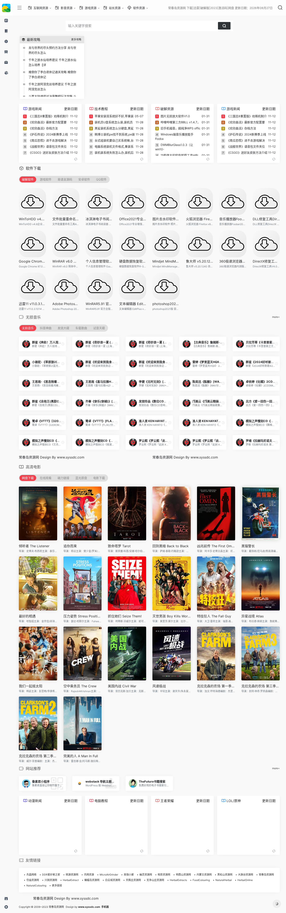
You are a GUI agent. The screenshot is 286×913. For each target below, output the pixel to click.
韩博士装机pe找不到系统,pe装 (115, 134)
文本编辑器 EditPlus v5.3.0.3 (132, 304)
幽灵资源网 (145, 874)
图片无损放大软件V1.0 (175, 116)
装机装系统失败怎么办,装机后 (114, 152)
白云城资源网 (112, 880)
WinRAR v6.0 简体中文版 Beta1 (66, 261)
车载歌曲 (81, 328)
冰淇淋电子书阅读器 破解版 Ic (99, 219)
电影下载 (99, 478)
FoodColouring (201, 880)
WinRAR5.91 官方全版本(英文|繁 (99, 304)
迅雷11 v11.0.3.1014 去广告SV (32, 304)
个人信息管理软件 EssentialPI (99, 261)
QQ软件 (101, 179)
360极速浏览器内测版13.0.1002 (232, 261)
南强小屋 (129, 874)
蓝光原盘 (81, 478)
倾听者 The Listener (34, 546)
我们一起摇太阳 (30, 686)
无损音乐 (28, 328)
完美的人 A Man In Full (80, 756)
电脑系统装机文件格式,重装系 (114, 146)
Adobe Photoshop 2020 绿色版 (66, 304)
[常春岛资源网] (6, 7)
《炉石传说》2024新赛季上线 (48, 134)
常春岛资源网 (266, 874)
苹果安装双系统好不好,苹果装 (114, 116)
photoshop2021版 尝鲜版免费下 (166, 304)
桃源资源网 (72, 874)
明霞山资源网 (183, 874)
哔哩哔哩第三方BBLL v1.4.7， (180, 122)
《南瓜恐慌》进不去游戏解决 (47, 140)
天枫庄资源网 (133, 880)
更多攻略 (76, 39)
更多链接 (57, 885)
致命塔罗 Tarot (119, 546)
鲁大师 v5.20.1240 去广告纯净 (199, 261)
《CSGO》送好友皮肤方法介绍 (48, 152)
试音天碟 (99, 328)
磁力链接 (63, 478)
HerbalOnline (245, 880)
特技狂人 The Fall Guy (214, 616)
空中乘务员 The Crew (80, 686)
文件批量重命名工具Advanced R (66, 219)
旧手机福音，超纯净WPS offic (180, 128)
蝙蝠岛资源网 (91, 880)
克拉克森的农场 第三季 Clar (260, 686)
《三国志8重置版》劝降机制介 (48, 116)
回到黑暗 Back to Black (170, 546)
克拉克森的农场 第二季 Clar (38, 756)
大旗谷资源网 (245, 874)
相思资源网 (164, 874)
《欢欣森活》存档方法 (43, 128)
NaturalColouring (36, 885)
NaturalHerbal (223, 880)
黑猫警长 (248, 546)
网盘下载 (28, 478)
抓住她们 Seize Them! (125, 616)
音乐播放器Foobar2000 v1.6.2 (232, 219)
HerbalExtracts (178, 880)
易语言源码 (65, 179)
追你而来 (70, 546)
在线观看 (46, 478)
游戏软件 (46, 179)
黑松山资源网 (224, 874)
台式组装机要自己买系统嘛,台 (114, 140)
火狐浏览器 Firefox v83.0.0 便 (199, 219)
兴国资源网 (51, 880)
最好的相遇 (27, 616)
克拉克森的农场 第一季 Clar (216, 686)
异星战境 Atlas (252, 616)
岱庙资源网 (32, 880)
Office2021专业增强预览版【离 (132, 219)
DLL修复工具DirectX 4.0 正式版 (266, 219)
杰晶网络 (31, 874)
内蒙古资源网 (204, 874)
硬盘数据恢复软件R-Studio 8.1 (132, 261)
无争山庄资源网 (155, 880)
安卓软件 (84, 179)
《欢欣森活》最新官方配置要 (47, 122)
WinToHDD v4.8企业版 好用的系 (32, 219)
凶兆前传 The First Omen (216, 546)
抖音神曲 (46, 328)
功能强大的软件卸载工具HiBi (179, 155)
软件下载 (33, 168)
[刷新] (75, 159)
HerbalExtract (71, 880)
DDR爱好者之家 (51, 874)
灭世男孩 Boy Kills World (171, 616)
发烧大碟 (63, 328)
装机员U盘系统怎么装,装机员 (114, 122)
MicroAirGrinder (109, 874)
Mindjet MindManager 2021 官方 (166, 261)
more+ (276, 316)
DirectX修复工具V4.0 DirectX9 (266, 261)
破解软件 (28, 179)
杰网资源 (89, 874)
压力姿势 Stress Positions (82, 616)
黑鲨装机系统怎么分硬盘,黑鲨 (114, 128)
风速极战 (159, 686)
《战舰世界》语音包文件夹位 (47, 146)
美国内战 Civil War (122, 686)
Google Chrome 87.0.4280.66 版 (32, 261)
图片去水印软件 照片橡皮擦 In (166, 219)
